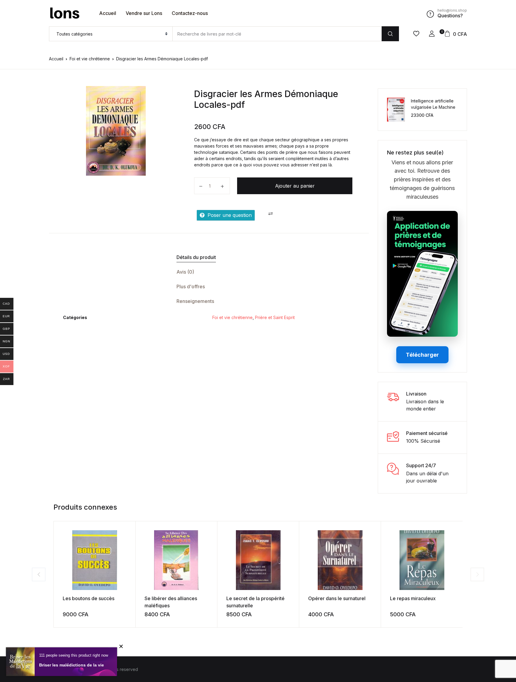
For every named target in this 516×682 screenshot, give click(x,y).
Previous (38, 574)
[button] (432, 34)
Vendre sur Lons (144, 13)
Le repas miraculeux (413, 598)
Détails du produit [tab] (196, 257)
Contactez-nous (190, 13)
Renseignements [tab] (195, 301)
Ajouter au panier (295, 186)
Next (477, 574)
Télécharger (422, 355)
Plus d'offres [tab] (190, 286)
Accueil (107, 13)
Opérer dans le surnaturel (337, 598)
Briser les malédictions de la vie (71, 665)
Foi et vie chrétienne (90, 58)
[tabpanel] (115, 131)
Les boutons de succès (88, 598)
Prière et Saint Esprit (275, 317)
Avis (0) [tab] (185, 272)
